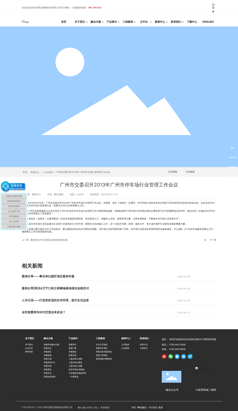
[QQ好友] (177, 356)
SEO (133, 407)
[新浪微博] (164, 356)
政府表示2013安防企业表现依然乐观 (48, 239)
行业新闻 (48, 172)
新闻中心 (35, 172)
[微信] (170, 356)
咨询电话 (233, 176)
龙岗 (160, 407)
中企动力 (153, 407)
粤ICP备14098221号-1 (88, 407)
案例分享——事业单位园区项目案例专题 (48, 276)
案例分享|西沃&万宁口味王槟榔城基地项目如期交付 (55, 288)
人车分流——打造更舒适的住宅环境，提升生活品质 (55, 300)
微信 (233, 148)
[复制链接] (190, 356)
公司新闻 (172, 172)
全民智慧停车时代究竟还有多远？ (44, 312)
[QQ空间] (183, 356)
